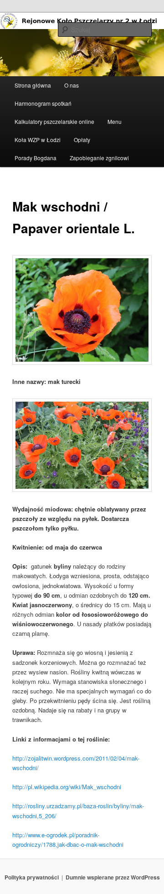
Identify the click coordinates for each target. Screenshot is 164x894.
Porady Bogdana (35, 158)
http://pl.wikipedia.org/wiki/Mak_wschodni (66, 786)
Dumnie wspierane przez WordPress (113, 877)
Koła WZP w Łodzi (38, 139)
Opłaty (82, 139)
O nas (71, 85)
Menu (115, 121)
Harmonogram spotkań (43, 103)
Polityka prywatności (32, 877)
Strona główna (33, 85)
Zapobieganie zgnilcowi (99, 158)
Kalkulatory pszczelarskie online (54, 121)
